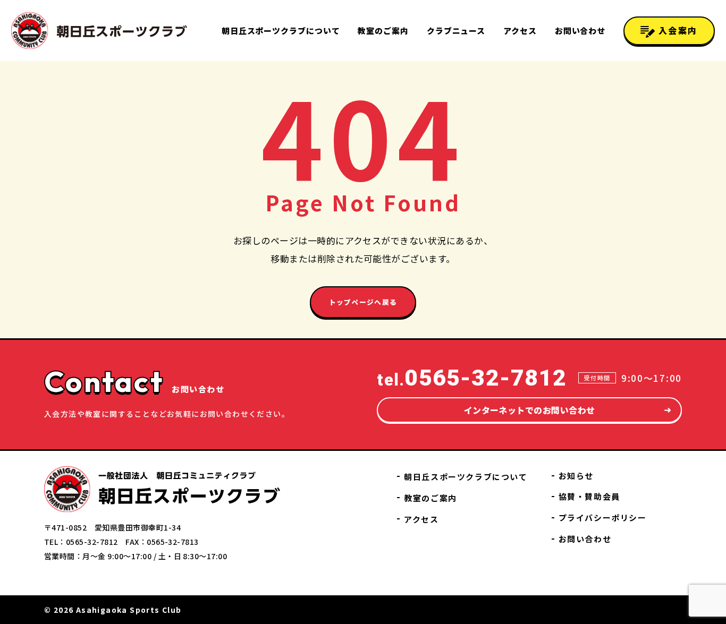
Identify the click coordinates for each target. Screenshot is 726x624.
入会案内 (676, 30)
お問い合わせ (580, 30)
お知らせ (576, 475)
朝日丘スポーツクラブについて (281, 30)
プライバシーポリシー (603, 517)
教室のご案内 (383, 30)
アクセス (520, 30)
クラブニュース (456, 30)
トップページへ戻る (363, 302)
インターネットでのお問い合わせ (529, 410)
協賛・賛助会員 (589, 496)
